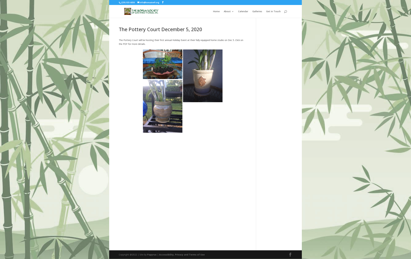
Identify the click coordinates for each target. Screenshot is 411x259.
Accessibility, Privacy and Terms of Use (182, 254)
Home (216, 11)
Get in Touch (273, 11)
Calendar (243, 11)
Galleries (257, 11)
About (227, 11)
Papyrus (152, 254)
